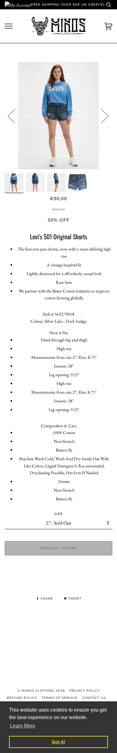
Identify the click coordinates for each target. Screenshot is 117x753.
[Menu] (8, 26)
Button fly (64, 450)
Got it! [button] (58, 741)
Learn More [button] (22, 725)
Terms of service (59, 697)
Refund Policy (22, 697)
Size (58, 514)
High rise (63, 348)
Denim (64, 481)
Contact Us (94, 697)
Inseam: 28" (64, 366)
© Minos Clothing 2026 (41, 690)
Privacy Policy (84, 690)
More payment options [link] (59, 581)
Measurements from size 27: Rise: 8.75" (64, 357)
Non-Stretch (64, 441)
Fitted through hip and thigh (64, 340)
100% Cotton (64, 432)
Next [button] (101, 115)
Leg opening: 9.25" (64, 374)
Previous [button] (15, 115)
